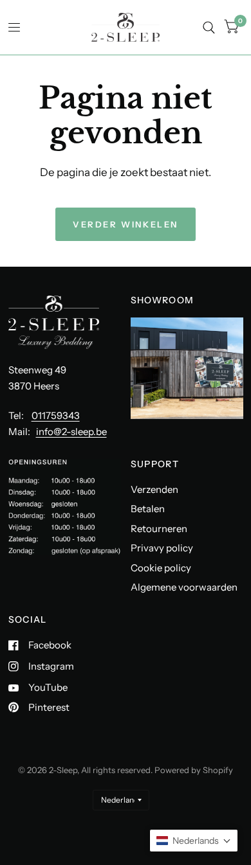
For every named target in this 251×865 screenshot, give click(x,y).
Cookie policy (161, 568)
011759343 (56, 415)
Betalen (148, 509)
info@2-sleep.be (71, 431)
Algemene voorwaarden (184, 587)
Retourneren (159, 528)
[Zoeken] (208, 27)
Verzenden (154, 489)
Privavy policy (162, 548)
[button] (193, 841)
